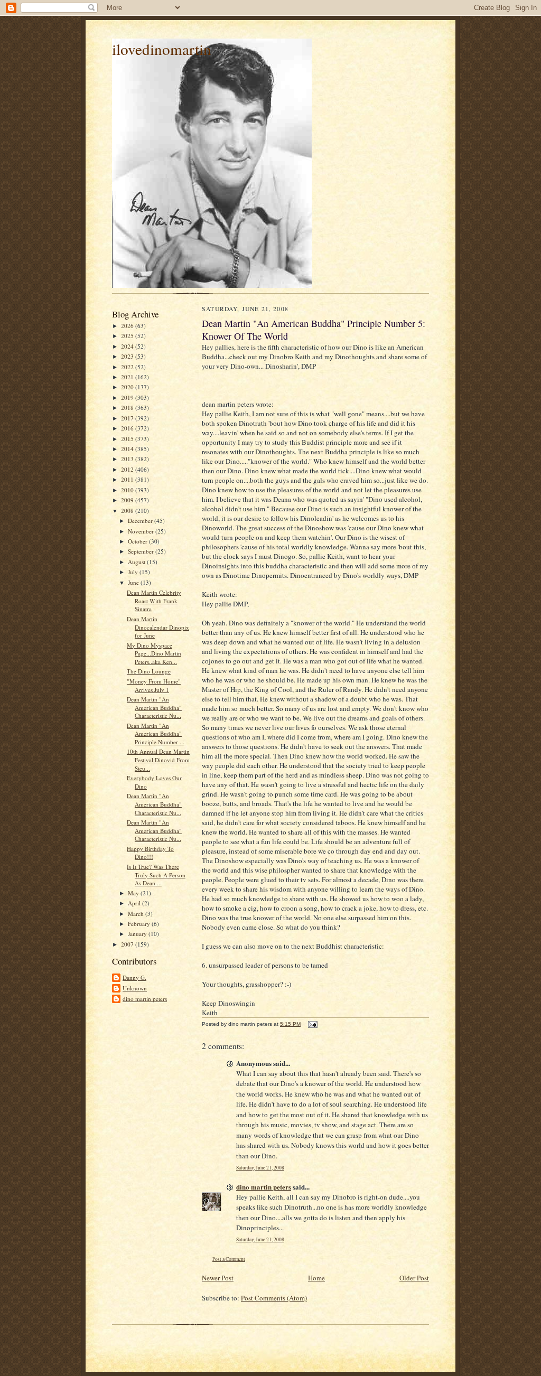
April (135, 903)
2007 (128, 944)
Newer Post (218, 1278)
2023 (128, 356)
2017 (128, 418)
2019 (128, 397)
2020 (128, 387)
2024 (128, 346)
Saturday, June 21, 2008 (260, 1167)
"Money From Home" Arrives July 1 (154, 685)
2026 (128, 326)
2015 (128, 439)
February (140, 924)
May (134, 893)
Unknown (135, 988)
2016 (128, 428)
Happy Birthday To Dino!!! (150, 853)
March (136, 914)
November (141, 531)
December (141, 521)
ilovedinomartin (161, 49)
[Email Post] (312, 1024)
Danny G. (134, 977)
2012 (128, 469)
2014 (128, 449)
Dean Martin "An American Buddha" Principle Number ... (155, 734)
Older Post (414, 1278)
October (138, 541)
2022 (128, 367)
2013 (128, 459)
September (141, 551)
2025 (128, 336)
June (134, 582)
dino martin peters (145, 999)
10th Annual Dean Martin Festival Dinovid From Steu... (158, 759)
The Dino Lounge (149, 671)
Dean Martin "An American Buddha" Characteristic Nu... (154, 707)
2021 (128, 377)
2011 (128, 479)
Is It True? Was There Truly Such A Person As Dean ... (156, 875)
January (138, 934)
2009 (128, 500)
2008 (128, 510)
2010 (128, 490)
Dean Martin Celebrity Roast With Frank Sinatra (154, 600)
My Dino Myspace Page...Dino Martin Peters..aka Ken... (154, 653)
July (133, 572)
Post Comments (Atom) (274, 1298)
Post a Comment (228, 1259)
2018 (128, 407)
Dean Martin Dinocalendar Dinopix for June (158, 627)
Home (316, 1278)
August (137, 562)
